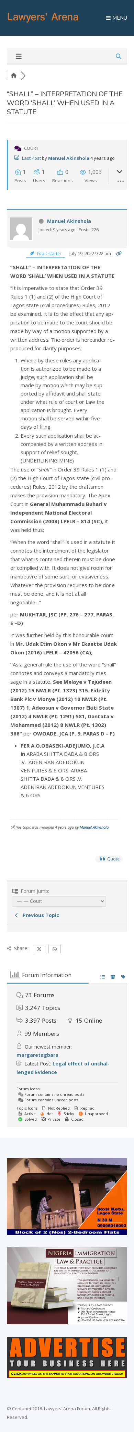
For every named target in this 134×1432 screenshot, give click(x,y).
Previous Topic (39, 915)
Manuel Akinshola (68, 158)
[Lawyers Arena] (43, 22)
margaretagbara (37, 1055)
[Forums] (14, 75)
